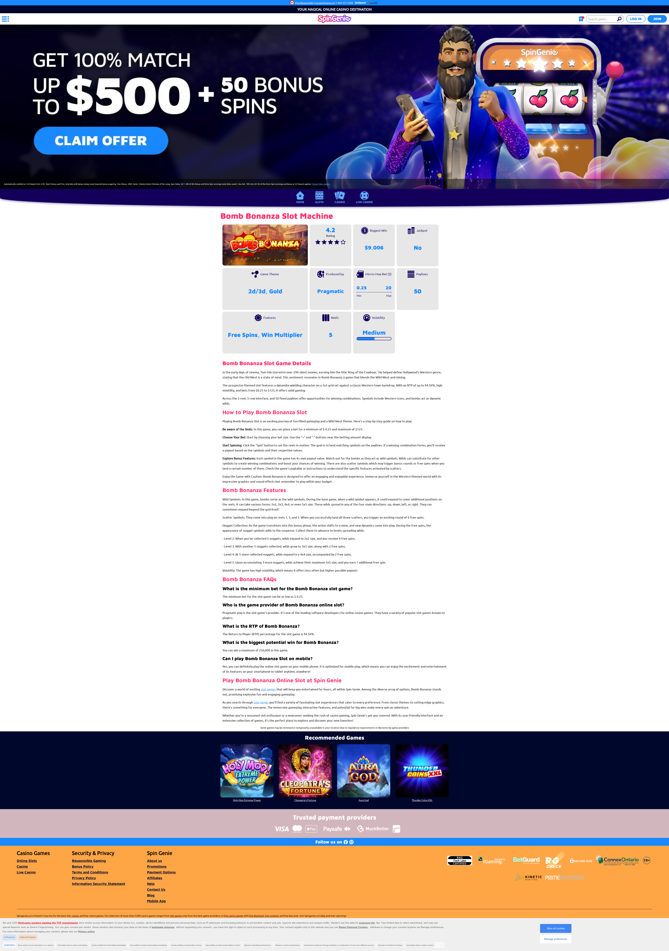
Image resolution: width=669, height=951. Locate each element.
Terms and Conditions (90, 872)
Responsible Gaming (89, 861)
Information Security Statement (98, 884)
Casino (340, 202)
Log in (636, 19)
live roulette (272, 915)
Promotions (157, 866)
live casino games (233, 915)
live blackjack (256, 915)
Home (300, 202)
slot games (268, 689)
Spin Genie (261, 702)
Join (657, 19)
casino (75, 915)
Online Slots (27, 861)
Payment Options (161, 872)
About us (154, 861)
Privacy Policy (84, 878)
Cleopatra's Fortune (305, 800)
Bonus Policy (83, 866)
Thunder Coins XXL (422, 800)
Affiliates (154, 878)
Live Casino (364, 202)
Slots (319, 202)
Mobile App (156, 901)
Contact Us (156, 889)
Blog (151, 895)
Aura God (364, 800)
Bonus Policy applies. (321, 183)
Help (151, 884)
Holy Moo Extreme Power (247, 800)
